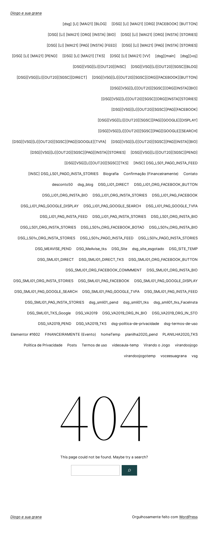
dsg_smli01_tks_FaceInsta (176, 302)
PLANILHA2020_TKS (180, 334)
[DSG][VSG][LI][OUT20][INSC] (99, 66)
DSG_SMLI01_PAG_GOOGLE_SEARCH (45, 291)
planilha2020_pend (141, 334)
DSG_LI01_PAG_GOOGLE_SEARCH (112, 206)
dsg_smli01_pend (103, 302)
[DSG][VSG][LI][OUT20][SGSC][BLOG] (164, 66)
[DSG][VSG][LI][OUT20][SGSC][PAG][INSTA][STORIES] (78, 152)
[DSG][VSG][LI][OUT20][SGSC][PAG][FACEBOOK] (154, 109)
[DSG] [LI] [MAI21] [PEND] (34, 56)
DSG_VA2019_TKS (91, 323)
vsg (195, 356)
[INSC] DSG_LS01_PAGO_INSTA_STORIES (63, 174)
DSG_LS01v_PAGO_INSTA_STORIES (168, 238)
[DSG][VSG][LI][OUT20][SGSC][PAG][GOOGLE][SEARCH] (148, 131)
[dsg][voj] (189, 56)
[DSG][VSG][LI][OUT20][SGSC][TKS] (96, 163)
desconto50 (62, 184)
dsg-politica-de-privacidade (135, 323)
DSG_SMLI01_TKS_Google (49, 313)
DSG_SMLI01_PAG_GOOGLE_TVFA (111, 291)
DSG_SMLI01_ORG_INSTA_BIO (172, 270)
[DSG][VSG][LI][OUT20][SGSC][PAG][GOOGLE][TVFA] (59, 142)
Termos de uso (94, 345)
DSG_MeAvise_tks (91, 249)
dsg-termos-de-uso (181, 323)
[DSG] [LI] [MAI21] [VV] (130, 56)
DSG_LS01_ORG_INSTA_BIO (174, 216)
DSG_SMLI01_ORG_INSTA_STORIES (43, 281)
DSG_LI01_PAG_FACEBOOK (175, 195)
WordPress (188, 517)
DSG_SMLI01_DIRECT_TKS (101, 259)
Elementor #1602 (25, 334)
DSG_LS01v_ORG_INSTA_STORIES (46, 238)
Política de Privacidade (43, 345)
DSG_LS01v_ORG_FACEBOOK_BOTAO (112, 227)
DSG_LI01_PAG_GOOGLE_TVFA (172, 206)
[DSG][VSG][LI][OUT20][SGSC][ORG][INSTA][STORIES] (149, 99)
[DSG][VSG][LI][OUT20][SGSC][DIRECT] (52, 77)
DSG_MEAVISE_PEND (53, 249)
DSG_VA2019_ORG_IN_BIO (124, 313)
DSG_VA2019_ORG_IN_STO (175, 313)
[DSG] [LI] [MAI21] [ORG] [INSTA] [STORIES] (159, 34)
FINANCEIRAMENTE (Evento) (70, 334)
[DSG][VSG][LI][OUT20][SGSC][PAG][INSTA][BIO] (154, 142)
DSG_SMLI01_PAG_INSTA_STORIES (54, 302)
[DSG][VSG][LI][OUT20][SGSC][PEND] (164, 152)
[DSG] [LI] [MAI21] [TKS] (83, 56)
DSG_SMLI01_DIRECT (55, 259)
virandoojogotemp (140, 356)
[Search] (129, 470)
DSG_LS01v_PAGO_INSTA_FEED (106, 238)
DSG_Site (119, 249)
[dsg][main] (165, 56)
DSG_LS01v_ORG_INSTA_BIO (173, 227)
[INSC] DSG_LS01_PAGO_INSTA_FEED (165, 163)
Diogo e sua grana (26, 13)
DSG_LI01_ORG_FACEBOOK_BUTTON (166, 184)
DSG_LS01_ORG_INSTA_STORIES (48, 227)
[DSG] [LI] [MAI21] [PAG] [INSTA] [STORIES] (160, 45)
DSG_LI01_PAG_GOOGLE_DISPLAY (50, 206)
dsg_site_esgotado (148, 249)
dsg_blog (85, 184)
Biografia (111, 174)
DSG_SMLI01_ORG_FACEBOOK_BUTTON (163, 259)
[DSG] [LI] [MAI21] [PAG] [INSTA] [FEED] (82, 45)
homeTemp (110, 334)
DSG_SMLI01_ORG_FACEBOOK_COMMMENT (104, 270)
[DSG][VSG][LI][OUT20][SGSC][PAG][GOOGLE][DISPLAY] (148, 120)
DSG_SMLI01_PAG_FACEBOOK (103, 281)
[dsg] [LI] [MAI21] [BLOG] (85, 24)
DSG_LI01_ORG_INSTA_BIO (65, 195)
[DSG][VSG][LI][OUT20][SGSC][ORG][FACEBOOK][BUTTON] (145, 77)
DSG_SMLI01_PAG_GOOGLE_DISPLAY (166, 281)
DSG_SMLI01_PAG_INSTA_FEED (171, 291)
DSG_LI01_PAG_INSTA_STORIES (119, 216)
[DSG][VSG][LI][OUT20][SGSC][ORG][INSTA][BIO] (154, 88)
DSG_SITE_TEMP (183, 249)
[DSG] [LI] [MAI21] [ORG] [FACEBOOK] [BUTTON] (155, 24)
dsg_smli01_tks (136, 302)
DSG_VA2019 (87, 313)
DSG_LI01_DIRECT (113, 184)
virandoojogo (186, 345)
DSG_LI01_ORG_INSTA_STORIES (120, 195)
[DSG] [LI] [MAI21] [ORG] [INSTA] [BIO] (82, 34)
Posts (72, 345)
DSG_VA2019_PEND (54, 323)
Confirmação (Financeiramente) (151, 174)
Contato (190, 174)
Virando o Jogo (157, 345)
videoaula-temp (125, 345)
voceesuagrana (173, 356)
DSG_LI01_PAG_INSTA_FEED (64, 216)
